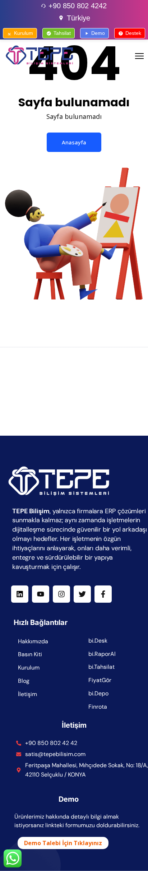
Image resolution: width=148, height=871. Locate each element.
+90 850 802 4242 (77, 6)
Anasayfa (74, 142)
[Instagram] (61, 594)
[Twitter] (82, 594)
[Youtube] (40, 594)
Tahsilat (62, 33)
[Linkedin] (19, 594)
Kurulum (23, 33)
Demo (98, 33)
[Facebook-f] (103, 594)
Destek (133, 33)
